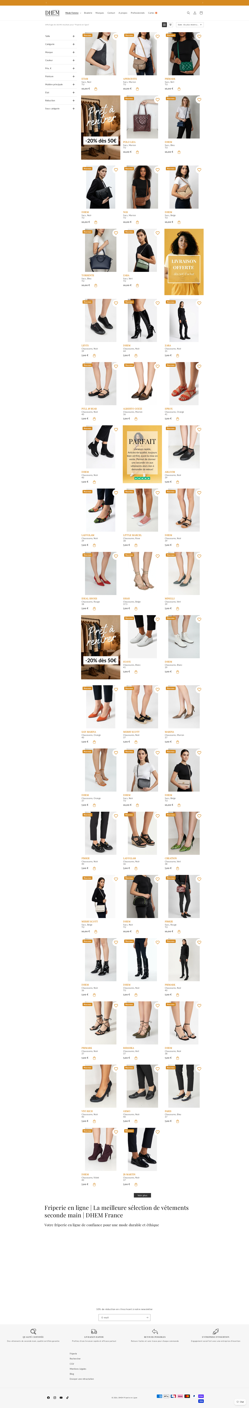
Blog (72, 1374)
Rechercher (75, 1358)
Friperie (73, 1353)
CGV (72, 1363)
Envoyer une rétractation (82, 1379)
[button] (73, 13)
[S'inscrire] (147, 1317)
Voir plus (142, 1195)
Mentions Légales (78, 1368)
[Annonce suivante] (203, 2)
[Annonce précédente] (46, 2)
